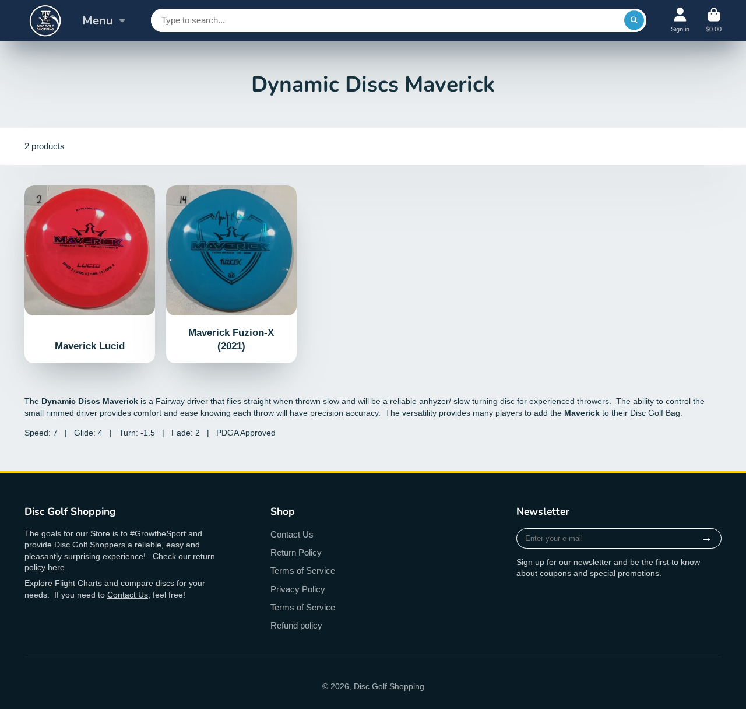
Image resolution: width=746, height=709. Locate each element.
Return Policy (296, 552)
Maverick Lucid (89, 274)
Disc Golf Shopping (389, 686)
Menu (97, 20)
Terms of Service (302, 570)
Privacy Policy (297, 589)
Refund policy (296, 625)
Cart (714, 20)
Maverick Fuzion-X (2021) (231, 274)
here (56, 567)
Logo (45, 20)
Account (680, 20)
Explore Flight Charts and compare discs (99, 583)
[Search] (634, 20)
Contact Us (127, 594)
